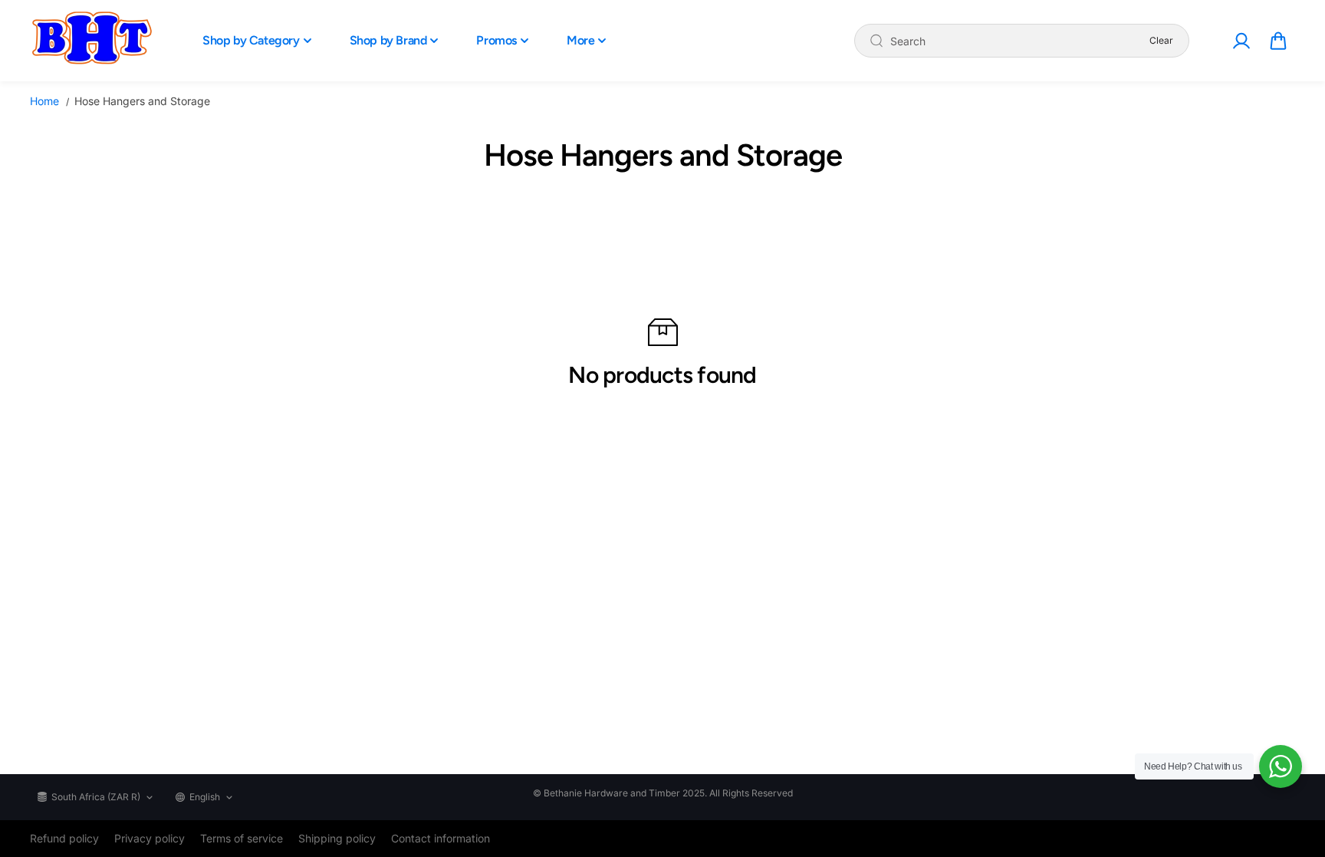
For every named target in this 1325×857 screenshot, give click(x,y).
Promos (496, 40)
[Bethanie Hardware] (91, 41)
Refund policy (64, 838)
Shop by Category (251, 40)
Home (44, 100)
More (580, 40)
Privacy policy (149, 838)
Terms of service (241, 838)
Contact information (440, 838)
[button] (1278, 41)
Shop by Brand (388, 40)
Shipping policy (337, 838)
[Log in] (1241, 41)
